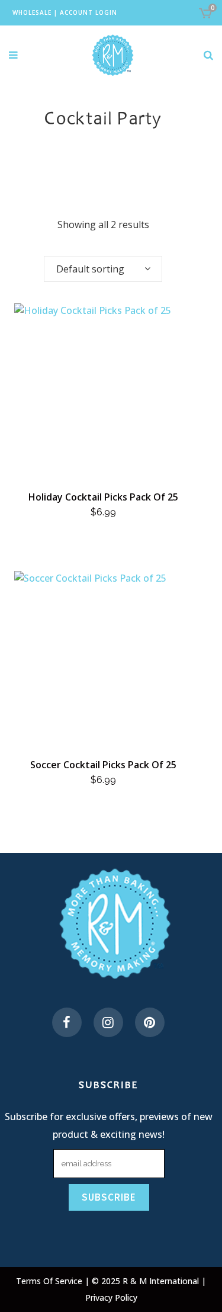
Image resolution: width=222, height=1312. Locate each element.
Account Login (88, 12)
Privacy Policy (111, 1297)
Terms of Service (50, 1281)
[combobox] (103, 269)
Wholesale (32, 12)
